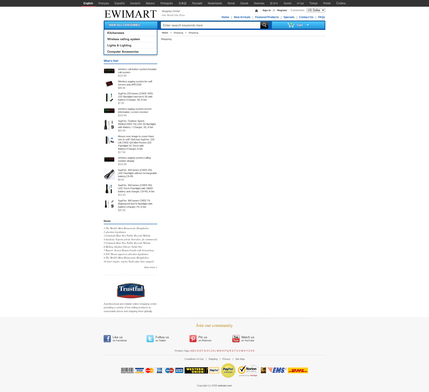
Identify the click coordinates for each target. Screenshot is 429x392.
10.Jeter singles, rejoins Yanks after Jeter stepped (129, 261)
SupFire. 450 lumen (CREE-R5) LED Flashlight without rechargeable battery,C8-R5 (137, 173)
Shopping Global (171, 11)
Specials (289, 17)
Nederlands (215, 3)
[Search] (264, 25)
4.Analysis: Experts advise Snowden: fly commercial (130, 239)
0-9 (252, 350)
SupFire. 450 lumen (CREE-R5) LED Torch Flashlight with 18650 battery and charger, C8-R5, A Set (136, 188)
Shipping (213, 359)
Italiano (150, 3)
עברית (300, 3)
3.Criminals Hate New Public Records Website (127, 235)
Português (166, 3)
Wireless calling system (123, 39)
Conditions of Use (194, 359)
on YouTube (247, 338)
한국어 (274, 3)
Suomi (287, 3)
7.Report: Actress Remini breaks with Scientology (129, 250)
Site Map (240, 359)
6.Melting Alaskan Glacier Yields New (123, 246)
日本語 (183, 3)
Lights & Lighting (119, 45)
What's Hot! (111, 60)
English (88, 3)
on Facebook (120, 338)
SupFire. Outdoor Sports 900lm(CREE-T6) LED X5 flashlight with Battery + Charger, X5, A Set (137, 124)
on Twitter (162, 338)
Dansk (244, 3)
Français (104, 3)
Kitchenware (115, 33)
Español (120, 3)
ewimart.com (225, 385)
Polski (327, 3)
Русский (197, 3)
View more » (150, 267)
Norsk (231, 3)
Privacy (226, 359)
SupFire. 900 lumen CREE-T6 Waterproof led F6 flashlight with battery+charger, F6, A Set (135, 203)
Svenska (259, 3)
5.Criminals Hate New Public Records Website (127, 243)
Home (225, 17)
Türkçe (313, 3)
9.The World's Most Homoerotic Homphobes (126, 257)
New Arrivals (242, 17)
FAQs (321, 17)
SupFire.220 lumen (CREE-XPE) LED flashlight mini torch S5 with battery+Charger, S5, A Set (135, 96)
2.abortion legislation (115, 232)
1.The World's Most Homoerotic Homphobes (126, 228)
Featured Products (267, 17)
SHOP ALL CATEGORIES (124, 25)
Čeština (341, 3)
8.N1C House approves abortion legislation (126, 254)
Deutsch (135, 3)
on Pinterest (204, 338)
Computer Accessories (123, 51)
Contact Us (306, 17)
